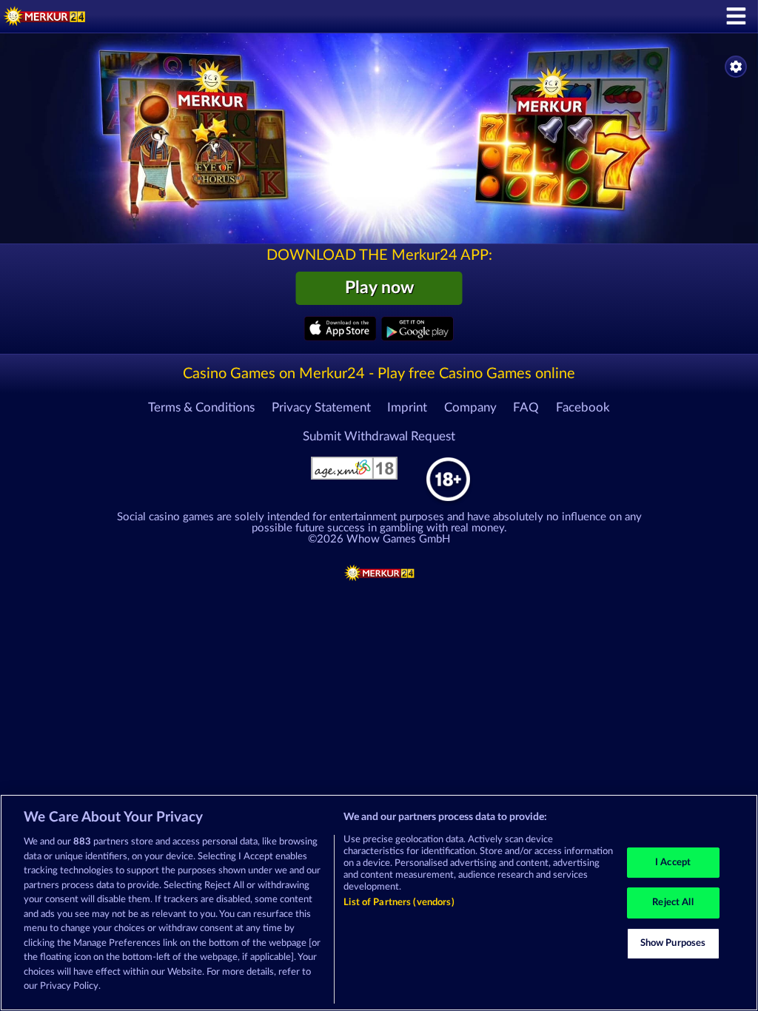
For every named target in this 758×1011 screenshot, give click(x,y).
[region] (379, 902)
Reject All (672, 902)
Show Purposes (673, 943)
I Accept (673, 862)
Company (470, 408)
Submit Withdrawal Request (379, 437)
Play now (379, 288)
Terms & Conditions (201, 408)
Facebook (583, 408)
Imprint (407, 408)
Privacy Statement (321, 408)
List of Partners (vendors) (398, 902)
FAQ (526, 408)
